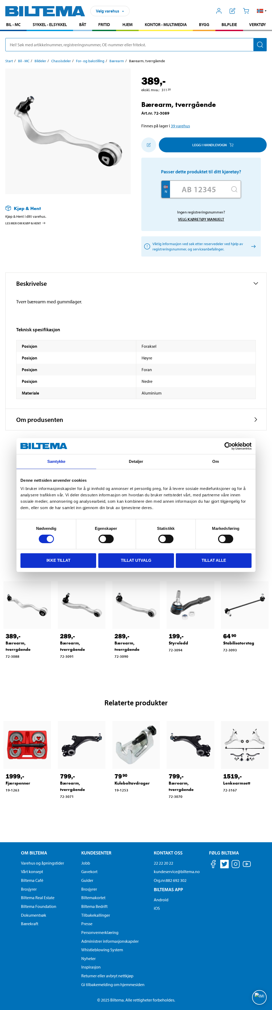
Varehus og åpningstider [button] (42, 863)
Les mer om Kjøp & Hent (23, 223)
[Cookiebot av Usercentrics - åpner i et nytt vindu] (228, 446)
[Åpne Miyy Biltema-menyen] (219, 11)
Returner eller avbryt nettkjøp (107, 975)
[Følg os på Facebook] (213, 865)
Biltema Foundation (38, 906)
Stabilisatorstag (238, 643)
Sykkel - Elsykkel (50, 24)
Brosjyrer (29, 889)
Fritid (104, 24)
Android (161, 899)
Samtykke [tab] (56, 461)
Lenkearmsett (236, 783)
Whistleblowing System (102, 949)
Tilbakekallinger (95, 915)
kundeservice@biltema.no (177, 871)
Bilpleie (229, 24)
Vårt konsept (32, 871)
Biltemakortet (93, 897)
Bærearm (116, 60)
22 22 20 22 (163, 863)
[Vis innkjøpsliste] (232, 11)
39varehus (180, 125)
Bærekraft (29, 923)
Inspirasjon (91, 967)
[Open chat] (259, 997)
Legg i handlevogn (209, 145)
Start (9, 60)
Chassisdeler (61, 60)
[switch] (106, 539)
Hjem (127, 24)
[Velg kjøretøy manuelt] (252, 247)
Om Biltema (34, 853)
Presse (86, 923)
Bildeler (40, 60)
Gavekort (89, 871)
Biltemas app (168, 889)
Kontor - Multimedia (166, 24)
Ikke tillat (58, 560)
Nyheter (88, 958)
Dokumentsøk (33, 915)
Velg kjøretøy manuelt (201, 219)
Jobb (85, 863)
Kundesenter (96, 853)
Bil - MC (13, 24)
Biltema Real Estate (37, 897)
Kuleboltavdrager (132, 783)
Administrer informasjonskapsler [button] (110, 941)
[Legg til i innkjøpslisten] (148, 144)
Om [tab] (215, 461)
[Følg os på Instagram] (235, 865)
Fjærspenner (18, 783)
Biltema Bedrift (94, 906)
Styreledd (178, 643)
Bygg (204, 24)
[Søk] (260, 44)
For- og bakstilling (90, 60)
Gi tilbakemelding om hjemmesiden (112, 984)
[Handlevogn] (246, 11)
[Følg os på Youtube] (247, 867)
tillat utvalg (136, 560)
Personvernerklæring (99, 932)
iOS (157, 908)
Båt (82, 24)
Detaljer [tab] (136, 461)
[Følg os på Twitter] (224, 865)
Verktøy (257, 24)
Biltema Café (32, 880)
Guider (87, 880)
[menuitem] (13, 25)
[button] (261, 11)
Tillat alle (214, 560)
